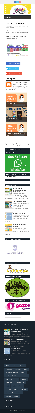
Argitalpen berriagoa (10, 144)
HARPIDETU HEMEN (10, 177)
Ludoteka (12, 27)
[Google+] (20, 2)
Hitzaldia (23, 379)
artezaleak (24, 389)
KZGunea (8, 389)
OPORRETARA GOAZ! (19, 213)
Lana (25, 369)
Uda (17, 379)
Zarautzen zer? (20, 382)
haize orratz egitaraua (12, 372)
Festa (20, 386)
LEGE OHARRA (8, 406)
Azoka (14, 386)
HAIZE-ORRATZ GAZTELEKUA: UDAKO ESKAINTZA (19, 190)
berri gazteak (9, 392)
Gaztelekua (9, 369)
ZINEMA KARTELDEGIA (19, 201)
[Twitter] (17, 2)
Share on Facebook (14, 63)
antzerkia (18, 392)
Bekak (7, 376)
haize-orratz (9, 379)
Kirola (16, 389)
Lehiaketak (15, 376)
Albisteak (8, 27)
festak (7, 386)
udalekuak (25, 376)
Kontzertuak (9, 382)
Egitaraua (8, 396)
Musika (16, 396)
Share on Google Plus (15, 73)
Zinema (22, 366)
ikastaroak (18, 369)
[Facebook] (15, 2)
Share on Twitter (13, 68)
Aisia (15, 366)
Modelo (23, 372)
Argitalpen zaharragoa (24, 144)
